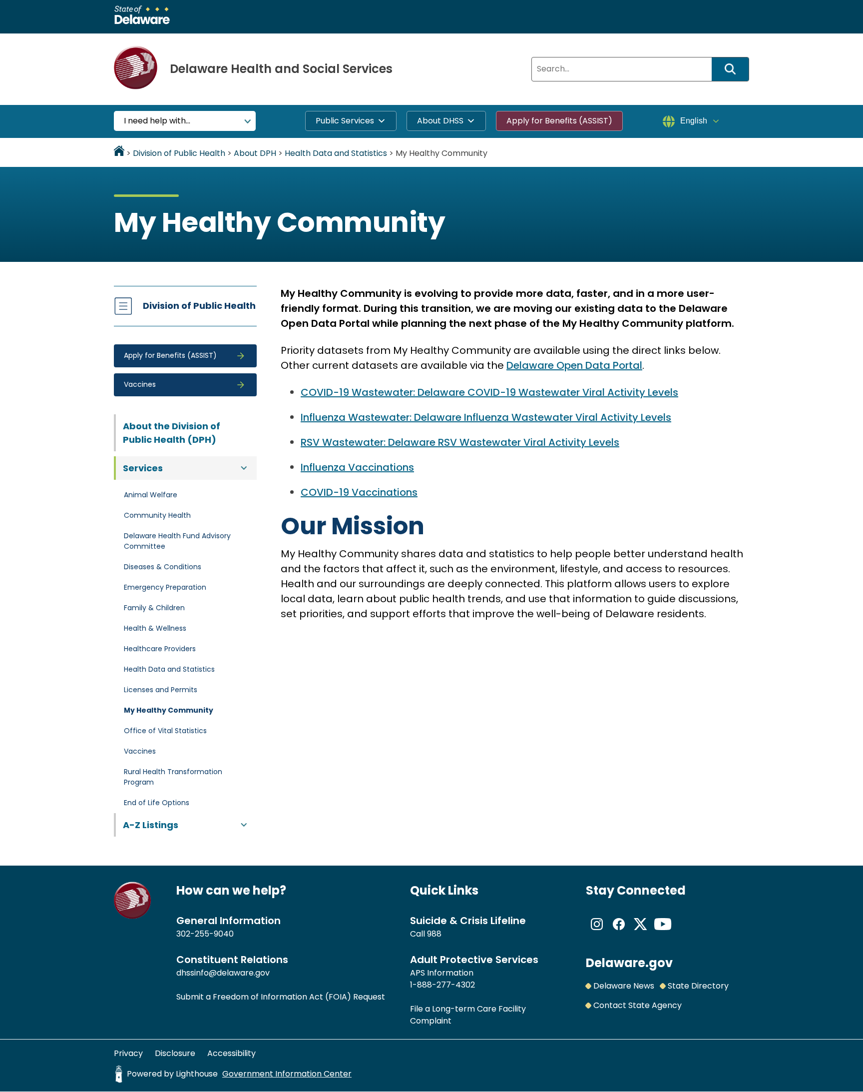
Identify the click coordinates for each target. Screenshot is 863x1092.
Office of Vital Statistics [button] (165, 731)
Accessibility (231, 1053)
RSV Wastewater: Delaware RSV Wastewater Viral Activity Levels (460, 442)
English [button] (693, 120)
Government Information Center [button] (287, 1074)
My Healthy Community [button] (168, 710)
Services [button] (143, 468)
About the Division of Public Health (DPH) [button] (171, 433)
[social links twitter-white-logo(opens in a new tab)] (641, 932)
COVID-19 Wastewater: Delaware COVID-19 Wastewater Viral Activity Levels (489, 392)
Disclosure (175, 1053)
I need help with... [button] (157, 120)
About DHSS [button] (440, 120)
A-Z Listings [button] (150, 825)
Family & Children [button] (154, 608)
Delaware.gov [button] (629, 963)
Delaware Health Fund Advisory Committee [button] (177, 541)
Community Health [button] (157, 515)
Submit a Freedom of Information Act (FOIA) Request (280, 997)
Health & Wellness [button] (155, 628)
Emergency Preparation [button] (165, 587)
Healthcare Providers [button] (160, 649)
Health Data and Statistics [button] (169, 669)
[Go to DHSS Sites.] (119, 153)
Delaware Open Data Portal (574, 365)
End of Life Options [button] (156, 803)
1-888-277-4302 (442, 985)
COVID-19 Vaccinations (359, 492)
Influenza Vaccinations (357, 467)
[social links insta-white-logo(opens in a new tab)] (597, 932)
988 (434, 934)
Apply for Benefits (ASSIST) (559, 120)
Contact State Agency (637, 1005)
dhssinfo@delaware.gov (223, 973)
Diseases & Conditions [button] (162, 567)
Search (734, 69)
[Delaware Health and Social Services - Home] (132, 916)
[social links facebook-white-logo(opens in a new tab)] (619, 932)
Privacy (128, 1053)
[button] (185, 355)
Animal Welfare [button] (150, 495)
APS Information (441, 973)
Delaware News (623, 986)
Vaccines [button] (140, 751)
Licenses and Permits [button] (160, 690)
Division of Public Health (199, 305)
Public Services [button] (345, 120)
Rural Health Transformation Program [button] (173, 777)
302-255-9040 (205, 934)
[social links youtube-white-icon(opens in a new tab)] (663, 932)
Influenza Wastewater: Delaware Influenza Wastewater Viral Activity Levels (486, 417)
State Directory (698, 986)
